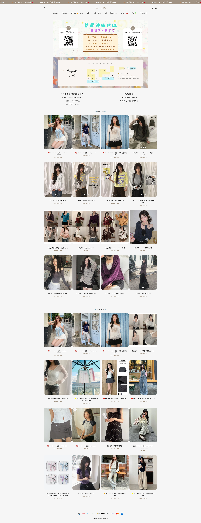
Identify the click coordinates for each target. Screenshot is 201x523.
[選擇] (154, 146)
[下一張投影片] (69, 132)
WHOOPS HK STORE (102, 518)
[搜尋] (44, 8)
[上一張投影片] (46, 132)
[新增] (69, 146)
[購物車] (156, 8)
